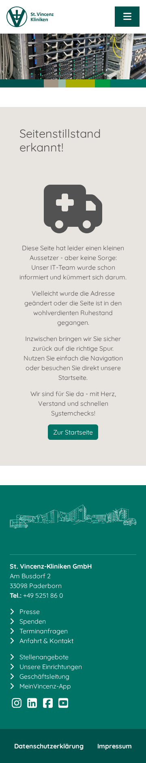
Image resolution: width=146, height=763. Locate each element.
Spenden (32, 621)
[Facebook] (48, 705)
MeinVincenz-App (45, 686)
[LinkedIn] (32, 705)
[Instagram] (17, 705)
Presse (29, 611)
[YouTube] (63, 705)
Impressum (114, 746)
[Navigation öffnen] (127, 16)
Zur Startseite (73, 432)
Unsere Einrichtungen (50, 667)
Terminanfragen (43, 631)
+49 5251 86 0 (43, 595)
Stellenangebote (44, 657)
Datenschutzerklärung (49, 746)
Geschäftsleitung (44, 676)
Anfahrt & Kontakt (46, 641)
